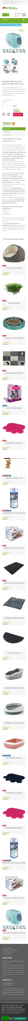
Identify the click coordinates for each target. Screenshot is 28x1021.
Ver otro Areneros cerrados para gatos (11, 25)
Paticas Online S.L (7, 954)
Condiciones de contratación (10, 950)
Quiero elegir (4, 1015)
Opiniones (7, 131)
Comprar (18, 114)
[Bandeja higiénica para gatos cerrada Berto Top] (6, 62)
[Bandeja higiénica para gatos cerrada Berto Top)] (14, 41)
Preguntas (7, 135)
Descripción (7, 128)
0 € (7, 14)
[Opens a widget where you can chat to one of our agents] (6, 1018)
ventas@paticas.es (17, 1)
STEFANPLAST (10, 100)
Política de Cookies (8, 948)
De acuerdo (20, 1018)
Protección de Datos (8, 952)
